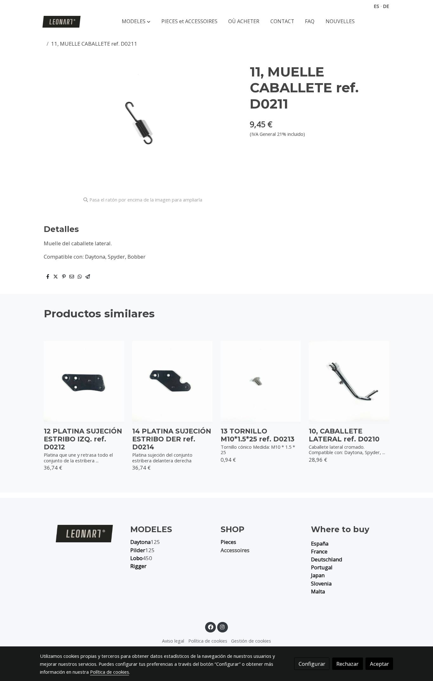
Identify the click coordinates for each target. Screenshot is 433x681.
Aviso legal (173, 641)
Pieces (228, 541)
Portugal (322, 567)
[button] (136, 21)
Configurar (312, 663)
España (319, 543)
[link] (61, 22)
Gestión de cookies (251, 641)
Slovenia (321, 583)
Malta (318, 591)
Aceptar (379, 663)
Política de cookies (207, 641)
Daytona (140, 541)
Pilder (137, 550)
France (319, 551)
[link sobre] (81, 533)
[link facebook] (210, 626)
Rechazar (347, 663)
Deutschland (326, 559)
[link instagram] (222, 626)
